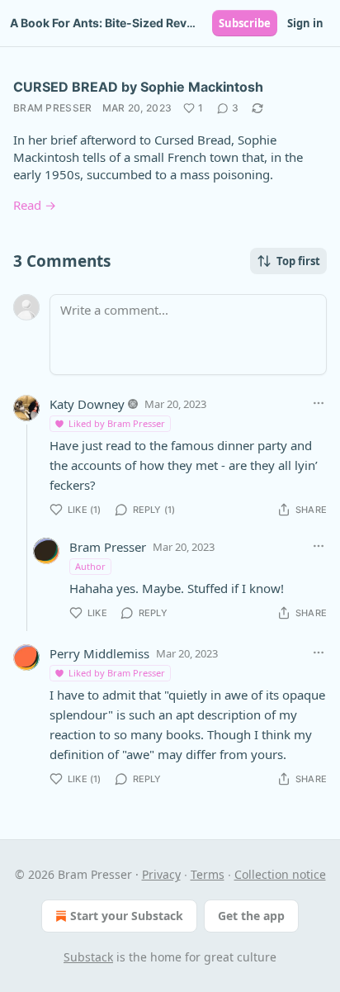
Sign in (305, 23)
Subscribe (245, 23)
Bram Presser (52, 108)
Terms (207, 874)
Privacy (161, 874)
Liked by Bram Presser (116, 423)
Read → (34, 205)
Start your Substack (126, 915)
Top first (298, 261)
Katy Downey (87, 404)
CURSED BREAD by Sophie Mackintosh (138, 86)
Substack (88, 957)
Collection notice (280, 874)
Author (90, 566)
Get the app (251, 915)
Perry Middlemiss (99, 653)
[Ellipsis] (318, 403)
